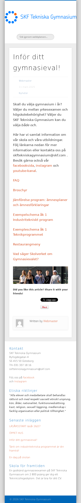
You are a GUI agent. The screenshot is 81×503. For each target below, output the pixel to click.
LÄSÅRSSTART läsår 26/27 (24, 426)
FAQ (16, 180)
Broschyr (20, 190)
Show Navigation (62, 34)
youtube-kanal (24, 171)
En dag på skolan (19, 457)
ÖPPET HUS (16, 433)
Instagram (20, 381)
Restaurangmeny (26, 244)
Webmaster (25, 80)
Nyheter (23, 93)
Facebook (28, 377)
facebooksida (23, 165)
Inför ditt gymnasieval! (23, 440)
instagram (44, 165)
